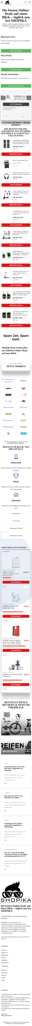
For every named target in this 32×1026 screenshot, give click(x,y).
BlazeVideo (15, 148)
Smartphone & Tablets (9, 638)
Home (3, 980)
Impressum (4, 952)
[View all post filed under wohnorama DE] (23, 401)
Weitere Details (16, 154)
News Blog (4, 972)
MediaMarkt (15, 219)
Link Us (3, 977)
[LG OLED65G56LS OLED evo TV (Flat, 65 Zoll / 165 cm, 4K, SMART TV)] (6, 215)
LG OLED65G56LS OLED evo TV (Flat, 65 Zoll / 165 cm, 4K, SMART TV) (21, 213)
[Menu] (2, 2)
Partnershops (5, 962)
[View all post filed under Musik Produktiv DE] (23, 388)
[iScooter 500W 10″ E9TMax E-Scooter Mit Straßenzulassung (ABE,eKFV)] (6, 235)
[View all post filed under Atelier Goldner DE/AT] (8, 433)
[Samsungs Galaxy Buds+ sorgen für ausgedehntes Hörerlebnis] (16, 830)
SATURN (15, 179)
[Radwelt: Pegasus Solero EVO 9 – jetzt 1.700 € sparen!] (8, 96)
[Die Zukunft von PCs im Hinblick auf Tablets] (16, 802)
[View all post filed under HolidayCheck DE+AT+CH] (8, 380)
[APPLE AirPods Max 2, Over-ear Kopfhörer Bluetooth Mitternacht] (6, 176)
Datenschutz (4, 955)
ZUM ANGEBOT (16, 616)
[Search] (25, 2)
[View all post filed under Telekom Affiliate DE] (23, 395)
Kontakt (3, 957)
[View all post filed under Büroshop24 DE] (23, 427)
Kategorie (4, 970)
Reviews (3, 975)
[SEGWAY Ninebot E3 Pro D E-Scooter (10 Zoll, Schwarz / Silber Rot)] (6, 275)
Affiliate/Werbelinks (6, 1015)
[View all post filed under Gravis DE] (8, 414)
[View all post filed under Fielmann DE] (8, 407)
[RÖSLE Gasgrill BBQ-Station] (6, 164)
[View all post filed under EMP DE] (8, 388)
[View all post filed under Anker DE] (23, 407)
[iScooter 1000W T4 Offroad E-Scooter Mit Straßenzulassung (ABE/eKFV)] (6, 194)
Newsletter (4, 960)
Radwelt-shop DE (7, 109)
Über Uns (4, 950)
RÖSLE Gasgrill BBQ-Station (20, 160)
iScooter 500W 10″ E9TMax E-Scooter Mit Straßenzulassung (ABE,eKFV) (21, 233)
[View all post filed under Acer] (23, 420)
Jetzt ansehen (16, 104)
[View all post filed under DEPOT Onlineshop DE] (23, 380)
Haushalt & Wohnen (8, 672)
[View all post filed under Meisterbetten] (8, 427)
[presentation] (3, 98)
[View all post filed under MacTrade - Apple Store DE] (8, 401)
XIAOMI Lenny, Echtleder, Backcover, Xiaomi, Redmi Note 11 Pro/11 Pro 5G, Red (12, 642)
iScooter (15, 199)
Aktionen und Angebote (9, 108)
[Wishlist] (29, 2)
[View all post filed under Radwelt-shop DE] (23, 414)
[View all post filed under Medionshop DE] (23, 433)
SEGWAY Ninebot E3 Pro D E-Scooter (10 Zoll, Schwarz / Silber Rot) (21, 273)
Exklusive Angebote (17, 163)
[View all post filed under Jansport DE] (8, 395)
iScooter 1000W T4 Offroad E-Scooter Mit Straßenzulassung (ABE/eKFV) (21, 193)
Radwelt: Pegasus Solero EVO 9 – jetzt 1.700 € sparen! (21, 98)
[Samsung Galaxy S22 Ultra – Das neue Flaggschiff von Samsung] (16, 774)
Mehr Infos (4, 1014)
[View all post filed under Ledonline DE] (8, 420)
